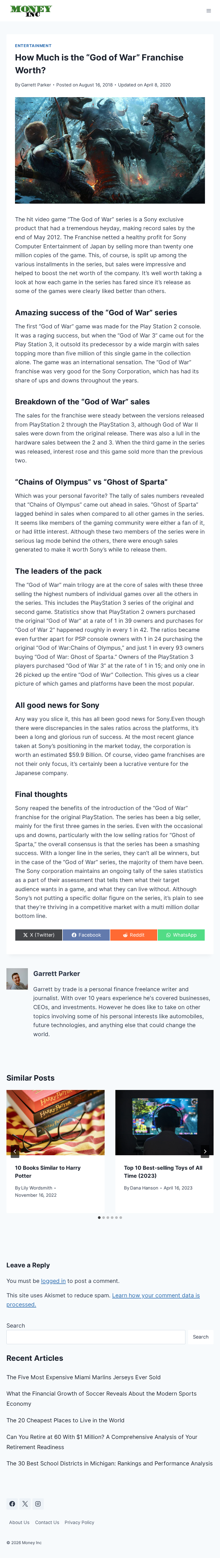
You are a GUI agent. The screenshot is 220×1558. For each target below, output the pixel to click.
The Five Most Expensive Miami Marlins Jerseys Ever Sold (83, 1377)
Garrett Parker (36, 85)
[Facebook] (12, 1504)
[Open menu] (209, 10)
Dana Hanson (144, 1188)
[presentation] (55, 1122)
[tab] (99, 1217)
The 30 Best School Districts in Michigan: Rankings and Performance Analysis (109, 1463)
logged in (53, 1281)
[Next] (205, 1151)
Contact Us (47, 1522)
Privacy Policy (79, 1522)
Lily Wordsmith (36, 1188)
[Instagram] (38, 1504)
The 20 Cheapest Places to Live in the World (65, 1420)
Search (15, 1325)
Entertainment (33, 45)
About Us (19, 1522)
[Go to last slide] (15, 1151)
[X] (25, 1504)
